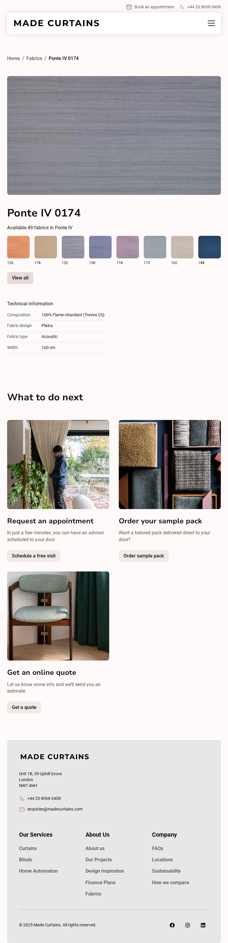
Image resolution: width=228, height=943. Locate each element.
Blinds (25, 860)
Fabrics (93, 894)
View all (20, 278)
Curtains (28, 848)
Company (164, 834)
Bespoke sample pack (158, 557)
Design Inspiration (105, 871)
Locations (162, 860)
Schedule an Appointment (48, 557)
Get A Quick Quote (39, 709)
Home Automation (38, 871)
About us (95, 848)
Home (13, 58)
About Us (98, 834)
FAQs (157, 848)
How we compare (170, 882)
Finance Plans (100, 882)
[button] (210, 23)
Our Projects (99, 860)
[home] (56, 23)
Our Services (36, 834)
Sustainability (166, 871)
